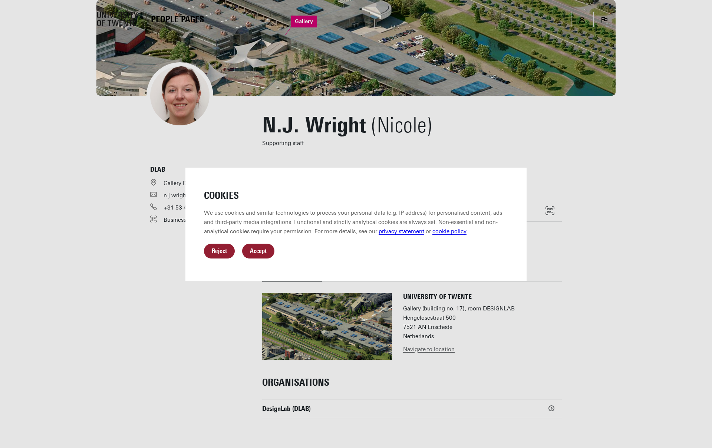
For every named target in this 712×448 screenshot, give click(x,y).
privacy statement (401, 231)
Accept (258, 250)
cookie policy (449, 231)
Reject (219, 250)
